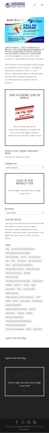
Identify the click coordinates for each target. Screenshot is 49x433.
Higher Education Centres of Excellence (20, 297)
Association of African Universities (18, 281)
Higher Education (12, 293)
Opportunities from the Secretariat (29, 59)
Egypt (33, 285)
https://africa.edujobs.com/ (20, 129)
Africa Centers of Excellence (22, 265)
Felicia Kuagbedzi (14, 56)
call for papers (38, 281)
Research (32, 309)
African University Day (13, 273)
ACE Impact (22, 261)
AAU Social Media (12, 257)
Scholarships (10, 313)
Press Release (37, 301)
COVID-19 (17, 285)
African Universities (33, 269)
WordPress (24, 429)
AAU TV (23, 257)
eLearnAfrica (10, 289)
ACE (7, 261)
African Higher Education (14, 269)
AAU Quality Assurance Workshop (18, 253)
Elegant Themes (23, 426)
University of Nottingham (15, 329)
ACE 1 (13, 261)
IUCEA (38, 297)
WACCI (28, 329)
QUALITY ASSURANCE (13, 305)
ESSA (19, 289)
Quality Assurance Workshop (16, 309)
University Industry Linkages (16, 325)
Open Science (25, 301)
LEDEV (8, 301)
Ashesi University (12, 277)
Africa (8, 265)
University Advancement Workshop (18, 321)
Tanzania (20, 313)
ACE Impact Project (35, 261)
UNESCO (29, 313)
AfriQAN (27, 273)
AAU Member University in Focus (23, 249)
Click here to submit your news (17, 157)
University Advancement (14, 317)
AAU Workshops (34, 257)
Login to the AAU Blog (15, 358)
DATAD (26, 285)
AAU (7, 249)
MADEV (15, 301)
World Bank (37, 329)
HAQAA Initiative (29, 289)
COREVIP (9, 285)
